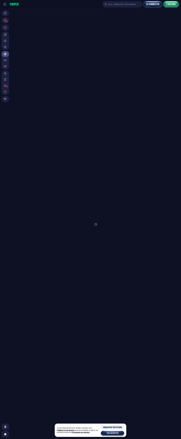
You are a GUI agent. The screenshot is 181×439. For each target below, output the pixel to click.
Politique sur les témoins (65, 430)
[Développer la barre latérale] (5, 4)
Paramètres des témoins (81, 432)
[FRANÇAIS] (5, 427)
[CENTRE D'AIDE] (5, 434)
